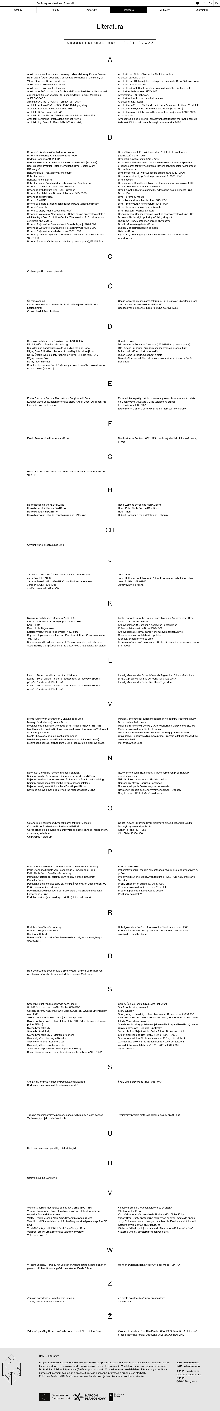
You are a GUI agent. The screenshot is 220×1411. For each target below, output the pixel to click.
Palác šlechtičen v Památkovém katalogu (49, 873)
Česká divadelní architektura (43, 311)
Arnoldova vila (125, 115)
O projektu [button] (202, 9)
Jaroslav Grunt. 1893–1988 (41, 584)
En (210, 3)
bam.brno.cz (193, 1370)
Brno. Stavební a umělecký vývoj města (139, 207)
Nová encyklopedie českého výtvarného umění (144, 786)
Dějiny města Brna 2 (38, 361)
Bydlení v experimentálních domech (138, 227)
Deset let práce (126, 341)
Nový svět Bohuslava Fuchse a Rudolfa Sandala (53, 772)
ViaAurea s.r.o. (193, 1374)
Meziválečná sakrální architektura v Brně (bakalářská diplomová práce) (66, 742)
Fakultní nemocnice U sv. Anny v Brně (48, 438)
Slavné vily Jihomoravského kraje (45, 1041)
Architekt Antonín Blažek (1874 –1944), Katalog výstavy (57, 105)
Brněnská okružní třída (40, 196)
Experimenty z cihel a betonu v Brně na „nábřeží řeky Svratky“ (152, 408)
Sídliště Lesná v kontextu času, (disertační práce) (54, 1017)
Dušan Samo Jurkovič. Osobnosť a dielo (140, 354)
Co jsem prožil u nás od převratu (45, 271)
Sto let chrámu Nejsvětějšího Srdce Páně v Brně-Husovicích (151, 1031)
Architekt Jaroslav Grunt (131, 77)
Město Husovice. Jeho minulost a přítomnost (52, 735)
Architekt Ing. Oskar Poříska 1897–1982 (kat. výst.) (54, 122)
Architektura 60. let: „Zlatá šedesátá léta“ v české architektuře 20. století (158, 105)
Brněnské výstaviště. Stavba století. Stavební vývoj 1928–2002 (61, 224)
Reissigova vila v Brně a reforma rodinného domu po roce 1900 (153, 927)
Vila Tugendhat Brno (129, 1210)
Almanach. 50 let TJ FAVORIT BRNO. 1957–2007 (54, 101)
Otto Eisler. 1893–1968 (130, 833)
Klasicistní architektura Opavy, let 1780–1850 (51, 617)
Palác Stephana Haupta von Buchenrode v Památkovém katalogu (63, 866)
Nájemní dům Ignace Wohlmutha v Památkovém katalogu (58, 782)
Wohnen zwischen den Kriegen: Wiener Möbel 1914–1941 (149, 1264)
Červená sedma (36, 300)
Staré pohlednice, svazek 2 (133, 1007)
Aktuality (165, 9)
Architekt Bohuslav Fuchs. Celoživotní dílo (50, 108)
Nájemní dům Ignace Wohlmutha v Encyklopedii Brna (56, 786)
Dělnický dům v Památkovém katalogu (48, 344)
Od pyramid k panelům (39, 836)
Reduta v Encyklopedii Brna (42, 930)
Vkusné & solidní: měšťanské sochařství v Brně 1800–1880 (59, 1207)
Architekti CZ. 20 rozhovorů (133, 94)
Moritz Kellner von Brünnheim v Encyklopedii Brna (55, 718)
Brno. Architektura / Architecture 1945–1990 (142, 200)
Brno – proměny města (131, 196)
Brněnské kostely (37, 207)
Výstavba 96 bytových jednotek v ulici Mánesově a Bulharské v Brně (155, 1228)
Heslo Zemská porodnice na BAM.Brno (140, 504)
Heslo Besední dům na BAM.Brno (45, 504)
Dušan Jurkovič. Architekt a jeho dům (138, 351)
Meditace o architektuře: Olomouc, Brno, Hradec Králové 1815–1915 (64, 725)
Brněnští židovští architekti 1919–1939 (138, 158)
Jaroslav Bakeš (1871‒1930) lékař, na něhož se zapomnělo (59, 581)
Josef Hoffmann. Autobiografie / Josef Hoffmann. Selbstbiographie (155, 577)
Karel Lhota (33, 624)
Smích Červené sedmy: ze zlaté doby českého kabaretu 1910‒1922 (64, 1051)
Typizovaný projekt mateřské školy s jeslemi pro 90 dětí (149, 1114)
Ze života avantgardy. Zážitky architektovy (141, 1297)
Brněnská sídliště (36, 200)
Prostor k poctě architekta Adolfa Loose (140, 890)
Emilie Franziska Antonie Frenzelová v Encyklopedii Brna (58, 398)
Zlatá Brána (124, 1301)
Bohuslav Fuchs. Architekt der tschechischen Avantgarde (59, 182)
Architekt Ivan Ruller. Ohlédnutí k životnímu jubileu (145, 74)
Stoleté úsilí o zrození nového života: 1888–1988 (53, 1007)
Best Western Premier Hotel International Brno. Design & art (61, 165)
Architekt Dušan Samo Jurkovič (44, 112)
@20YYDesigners (187, 1381)
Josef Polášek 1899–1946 (132, 581)
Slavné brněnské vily (38, 1027)
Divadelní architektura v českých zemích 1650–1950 (55, 341)
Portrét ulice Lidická (129, 866)
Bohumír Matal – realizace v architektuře (49, 172)
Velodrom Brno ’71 (37, 1235)
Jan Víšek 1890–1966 (39, 577)
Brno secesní (125, 179)
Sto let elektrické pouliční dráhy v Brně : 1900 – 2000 (147, 1034)
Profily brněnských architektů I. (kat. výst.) (141, 883)
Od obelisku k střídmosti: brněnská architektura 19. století (59, 822)
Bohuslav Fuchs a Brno (40, 179)
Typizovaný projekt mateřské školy (46, 1118)
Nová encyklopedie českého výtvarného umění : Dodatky (149, 789)
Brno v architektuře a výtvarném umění (139, 186)
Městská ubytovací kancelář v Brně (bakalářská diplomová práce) (63, 739)
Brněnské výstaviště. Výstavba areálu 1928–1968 (54, 231)
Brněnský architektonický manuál (55, 3)
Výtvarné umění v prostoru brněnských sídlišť (143, 1231)
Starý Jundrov (126, 1010)
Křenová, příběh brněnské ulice (135, 638)
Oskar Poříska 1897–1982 (132, 829)
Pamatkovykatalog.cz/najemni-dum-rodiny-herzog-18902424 (61, 876)
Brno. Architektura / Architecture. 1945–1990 (52, 155)
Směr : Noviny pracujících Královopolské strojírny (54, 1048)
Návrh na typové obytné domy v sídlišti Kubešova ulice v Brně (61, 789)
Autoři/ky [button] (91, 9)
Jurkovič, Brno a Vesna (130, 584)
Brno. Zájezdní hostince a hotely (136, 210)
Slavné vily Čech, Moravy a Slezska (46, 1038)
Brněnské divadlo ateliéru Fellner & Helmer (51, 152)
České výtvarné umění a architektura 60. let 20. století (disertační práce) (158, 300)
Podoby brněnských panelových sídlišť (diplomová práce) (59, 897)
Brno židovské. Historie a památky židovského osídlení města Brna (155, 189)
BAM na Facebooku (188, 1362)
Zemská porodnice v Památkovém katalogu (51, 1297)
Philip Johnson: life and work (43, 887)
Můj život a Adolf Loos (130, 742)
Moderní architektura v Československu (140, 728)
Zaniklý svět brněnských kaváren (45, 1301)
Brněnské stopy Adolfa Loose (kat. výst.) (49, 210)
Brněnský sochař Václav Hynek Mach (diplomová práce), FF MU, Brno (65, 241)
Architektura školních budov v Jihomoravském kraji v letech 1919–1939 (157, 112)
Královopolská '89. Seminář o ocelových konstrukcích (147, 624)
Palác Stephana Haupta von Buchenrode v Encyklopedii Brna (61, 869)
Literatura (128, 9)
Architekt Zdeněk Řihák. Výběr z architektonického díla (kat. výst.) (154, 87)
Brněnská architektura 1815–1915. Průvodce (51, 186)
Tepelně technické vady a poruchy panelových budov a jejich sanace (65, 1114)
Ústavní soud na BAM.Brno (42, 1177)
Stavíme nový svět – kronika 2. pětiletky (140, 1027)
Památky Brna (35, 880)
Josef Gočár (125, 574)
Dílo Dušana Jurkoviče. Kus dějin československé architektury (152, 347)
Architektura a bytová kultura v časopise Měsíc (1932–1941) (150, 108)
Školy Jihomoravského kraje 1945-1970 (140, 1081)
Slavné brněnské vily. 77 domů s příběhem (50, 1034)
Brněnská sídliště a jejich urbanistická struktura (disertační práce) (63, 203)
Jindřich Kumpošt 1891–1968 (43, 588)
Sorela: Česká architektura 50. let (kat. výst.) (142, 1003)
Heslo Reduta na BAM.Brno (42, 511)
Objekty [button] (55, 9)
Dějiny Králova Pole (38, 358)
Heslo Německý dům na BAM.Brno (46, 508)
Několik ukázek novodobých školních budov (142, 779)
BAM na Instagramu (188, 1365)
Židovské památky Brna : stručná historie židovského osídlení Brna (64, 1331)
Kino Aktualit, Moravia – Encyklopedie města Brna (54, 621)
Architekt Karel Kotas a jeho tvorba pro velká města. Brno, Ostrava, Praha (158, 81)
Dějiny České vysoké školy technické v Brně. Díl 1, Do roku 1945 (62, 354)
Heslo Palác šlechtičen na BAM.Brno (138, 508)
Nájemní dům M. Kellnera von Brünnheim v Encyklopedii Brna (61, 775)
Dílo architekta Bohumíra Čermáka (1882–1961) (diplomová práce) (154, 344)
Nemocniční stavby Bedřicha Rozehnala (140, 782)
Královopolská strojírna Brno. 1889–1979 (140, 628)
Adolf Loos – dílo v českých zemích (46, 84)
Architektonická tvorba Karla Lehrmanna (140, 98)
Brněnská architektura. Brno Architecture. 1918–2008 (56, 193)
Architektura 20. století (130, 101)
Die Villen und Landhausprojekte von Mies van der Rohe (58, 347)
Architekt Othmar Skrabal (132, 84)
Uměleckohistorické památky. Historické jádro (52, 1148)
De (217, 3)
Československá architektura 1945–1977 (140, 304)
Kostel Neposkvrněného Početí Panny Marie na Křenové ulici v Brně (156, 617)
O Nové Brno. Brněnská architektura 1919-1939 (53, 826)
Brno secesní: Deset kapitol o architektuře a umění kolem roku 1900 (156, 182)
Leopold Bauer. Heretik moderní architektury (52, 675)
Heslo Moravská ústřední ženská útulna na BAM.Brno (56, 514)
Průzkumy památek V (130, 893)
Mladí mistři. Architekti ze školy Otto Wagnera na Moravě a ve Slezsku (156, 725)
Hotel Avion (124, 511)
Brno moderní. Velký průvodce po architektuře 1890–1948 (150, 176)
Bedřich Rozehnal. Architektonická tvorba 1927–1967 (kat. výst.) (62, 162)
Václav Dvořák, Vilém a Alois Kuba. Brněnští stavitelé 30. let (59, 1217)
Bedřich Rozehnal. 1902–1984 (43, 158)
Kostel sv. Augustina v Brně (133, 621)
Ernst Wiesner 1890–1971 (132, 405)
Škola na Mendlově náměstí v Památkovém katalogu (56, 1081)
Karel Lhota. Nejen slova (40, 628)
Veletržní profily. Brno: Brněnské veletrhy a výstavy (55, 1231)
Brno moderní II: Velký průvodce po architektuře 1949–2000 (151, 172)
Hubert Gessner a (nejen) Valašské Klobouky (143, 514)
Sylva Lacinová (126, 1048)
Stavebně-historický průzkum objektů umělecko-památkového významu (158, 1024)
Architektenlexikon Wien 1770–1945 (138, 91)
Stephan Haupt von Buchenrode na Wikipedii (52, 1003)
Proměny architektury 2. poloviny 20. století (142, 887)
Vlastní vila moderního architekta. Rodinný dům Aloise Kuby (151, 1214)
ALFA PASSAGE (36, 98)
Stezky (18, 9)
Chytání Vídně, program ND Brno (45, 544)
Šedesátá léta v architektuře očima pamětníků (52, 1085)
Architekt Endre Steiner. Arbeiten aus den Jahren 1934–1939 (61, 115)
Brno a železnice (127, 169)
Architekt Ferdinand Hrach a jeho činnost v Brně (54, 118)
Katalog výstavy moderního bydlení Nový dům (52, 631)
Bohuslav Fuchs (35, 176)
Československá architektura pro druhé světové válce (148, 307)
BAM (41, 1355)
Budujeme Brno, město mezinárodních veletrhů (144, 220)
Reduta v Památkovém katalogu (44, 927)
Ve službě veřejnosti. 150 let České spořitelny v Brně (56, 1228)
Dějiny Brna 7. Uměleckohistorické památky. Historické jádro (60, 351)
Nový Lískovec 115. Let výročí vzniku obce (141, 793)
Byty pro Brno (126, 231)
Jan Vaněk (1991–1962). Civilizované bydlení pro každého (58, 574)
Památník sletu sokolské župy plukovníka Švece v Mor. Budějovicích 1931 (67, 883)
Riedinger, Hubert (37, 934)
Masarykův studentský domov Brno (47, 722)
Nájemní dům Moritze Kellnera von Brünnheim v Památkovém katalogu (66, 779)
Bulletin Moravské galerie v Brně (136, 224)
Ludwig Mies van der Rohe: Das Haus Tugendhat (145, 682)
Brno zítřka (124, 193)
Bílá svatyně (33, 169)
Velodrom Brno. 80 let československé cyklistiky (145, 1207)
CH (96, 42)
